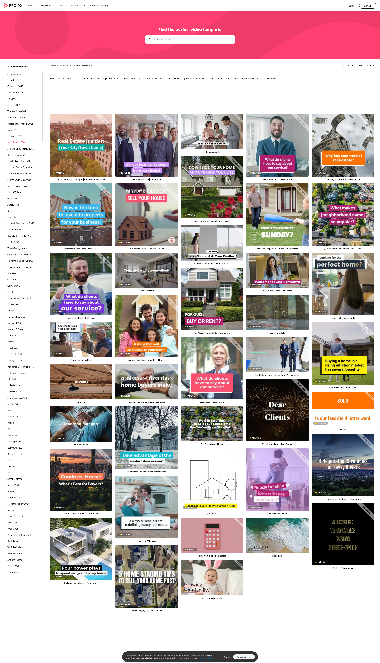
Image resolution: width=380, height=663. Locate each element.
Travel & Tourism (15, 516)
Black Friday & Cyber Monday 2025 (20, 235)
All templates (14, 73)
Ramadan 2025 (15, 447)
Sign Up (368, 5)
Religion (11, 460)
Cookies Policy (207, 658)
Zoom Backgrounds (17, 248)
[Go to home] (15, 5)
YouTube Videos (15, 547)
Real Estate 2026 (16, 142)
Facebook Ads (14, 323)
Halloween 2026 (15, 136)
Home (53, 65)
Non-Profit (12, 416)
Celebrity (11, 217)
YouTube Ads (13, 541)
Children (11, 279)
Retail (10, 472)
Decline (227, 657)
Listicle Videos (14, 192)
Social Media (14, 485)
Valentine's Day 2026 (18, 117)
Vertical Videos (14, 566)
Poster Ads (12, 572)
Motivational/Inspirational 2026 (20, 148)
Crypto (10, 291)
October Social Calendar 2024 (20, 254)
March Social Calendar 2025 (20, 179)
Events (10, 310)
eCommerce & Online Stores (20, 298)
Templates (45, 5)
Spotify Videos (14, 497)
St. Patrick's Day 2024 (18, 503)
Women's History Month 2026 (20, 534)
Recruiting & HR (14, 453)
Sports (10, 491)
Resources (76, 5)
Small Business (14, 478)
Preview (81, 142)
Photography (14, 441)
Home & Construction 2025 (20, 223)
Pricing (104, 5)
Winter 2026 (13, 105)
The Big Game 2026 (17, 111)
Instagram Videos (16, 372)
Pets (9, 428)
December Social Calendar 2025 (20, 266)
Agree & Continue (244, 657)
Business (11, 273)
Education (12, 304)
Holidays (11, 98)
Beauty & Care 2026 (17, 154)
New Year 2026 (15, 92)
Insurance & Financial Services (20, 366)
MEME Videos (14, 404)
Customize (81, 148)
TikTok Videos (14, 229)
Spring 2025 (13, 335)
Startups (11, 509)
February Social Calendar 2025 (20, 173)
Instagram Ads (15, 360)
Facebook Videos (16, 316)
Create (29, 5)
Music (10, 410)
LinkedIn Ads (13, 385)
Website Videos (15, 553)
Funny (10, 341)
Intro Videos (13, 379)
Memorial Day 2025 (17, 397)
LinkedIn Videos (15, 391)
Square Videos (14, 559)
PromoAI (93, 5)
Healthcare (13, 347)
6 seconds (12, 198)
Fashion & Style (15, 329)
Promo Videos (14, 435)
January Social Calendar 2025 (20, 167)
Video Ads (12, 522)
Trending (11, 80)
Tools (61, 5)
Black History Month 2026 (20, 123)
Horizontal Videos (16, 354)
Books (10, 210)
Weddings (12, 528)
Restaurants (13, 466)
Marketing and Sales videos (20, 186)
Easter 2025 (13, 242)
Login (351, 5)
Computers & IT (14, 285)
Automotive (13, 204)
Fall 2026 (11, 129)
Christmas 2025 (15, 86)
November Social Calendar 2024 (20, 260)
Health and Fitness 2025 (19, 161)
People (10, 422)
